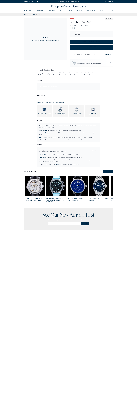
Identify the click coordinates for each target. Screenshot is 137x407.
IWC (29, 14)
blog (70, 10)
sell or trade (91, 10)
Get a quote (108, 54)
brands (62, 10)
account (104, 10)
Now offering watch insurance (68, 1)
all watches (27, 10)
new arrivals (40, 10)
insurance (52, 10)
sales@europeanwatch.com (31, 1)
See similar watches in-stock (91, 41)
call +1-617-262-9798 (108, 1)
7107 (39, 14)
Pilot (34, 14)
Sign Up (85, 223)
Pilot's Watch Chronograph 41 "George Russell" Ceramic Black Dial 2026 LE (55, 200)
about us (79, 10)
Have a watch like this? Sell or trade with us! (91, 47)
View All (108, 171)
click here (58, 164)
